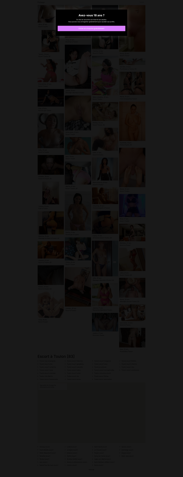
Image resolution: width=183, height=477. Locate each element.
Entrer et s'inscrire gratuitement (91, 28)
